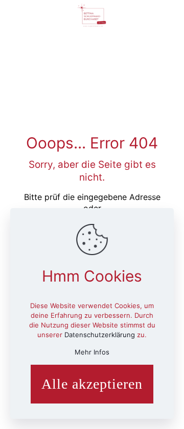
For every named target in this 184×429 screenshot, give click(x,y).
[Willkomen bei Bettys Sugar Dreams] (92, 15)
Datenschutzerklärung (100, 335)
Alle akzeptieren (92, 384)
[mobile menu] (170, 15)
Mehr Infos (92, 352)
